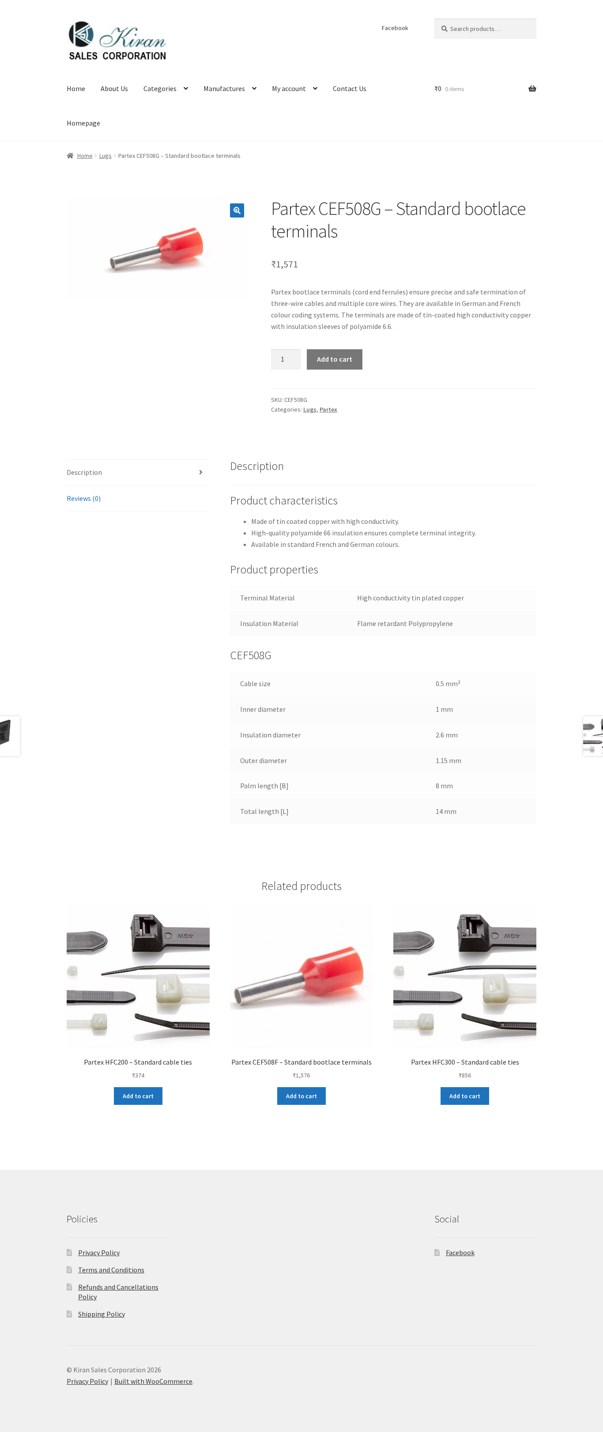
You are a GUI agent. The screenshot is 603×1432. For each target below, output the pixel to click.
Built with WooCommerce (153, 1381)
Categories (160, 88)
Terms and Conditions (111, 1269)
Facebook (395, 28)
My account (289, 88)
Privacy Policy (99, 1252)
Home (76, 88)
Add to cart (334, 359)
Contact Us (349, 88)
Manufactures (224, 88)
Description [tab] (84, 472)
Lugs (105, 156)
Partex (328, 409)
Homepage (83, 122)
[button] (237, 210)
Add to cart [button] (138, 1096)
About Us (114, 88)
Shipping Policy (101, 1314)
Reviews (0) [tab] (84, 498)
